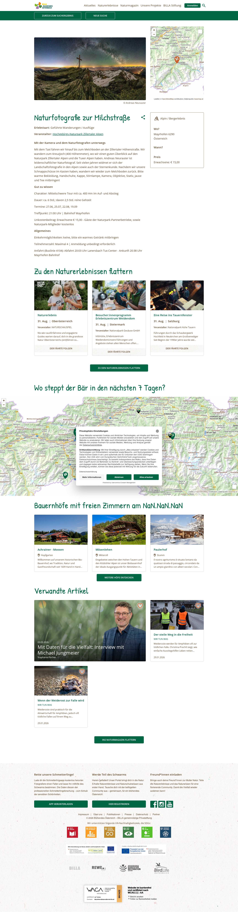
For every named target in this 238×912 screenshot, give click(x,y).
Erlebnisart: (42, 128)
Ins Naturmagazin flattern (119, 739)
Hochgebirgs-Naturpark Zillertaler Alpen (78, 134)
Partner (156, 814)
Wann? (158, 147)
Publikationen (113, 814)
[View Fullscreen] (200, 31)
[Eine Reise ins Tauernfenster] (177, 318)
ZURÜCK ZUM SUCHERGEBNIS (57, 15)
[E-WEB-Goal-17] (165, 832)
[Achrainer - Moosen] (61, 529)
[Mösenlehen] (119, 529)
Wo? (156, 129)
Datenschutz (142, 814)
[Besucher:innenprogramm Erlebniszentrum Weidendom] (119, 318)
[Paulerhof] (177, 529)
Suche (204, 5)
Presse (128, 814)
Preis (157, 157)
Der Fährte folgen (61, 348)
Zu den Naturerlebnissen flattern (119, 368)
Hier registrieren (119, 804)
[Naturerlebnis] (61, 318)
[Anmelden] (82, 286)
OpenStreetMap (168, 99)
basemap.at (198, 99)
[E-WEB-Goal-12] (109, 832)
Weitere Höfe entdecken (119, 577)
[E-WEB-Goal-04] (72, 832)
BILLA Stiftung (172, 5)
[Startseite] (43, 5)
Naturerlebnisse (108, 5)
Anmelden (192, 5)
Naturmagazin (129, 5)
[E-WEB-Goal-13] (128, 832)
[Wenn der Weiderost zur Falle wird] (61, 696)
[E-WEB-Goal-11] (91, 832)
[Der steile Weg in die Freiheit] (177, 630)
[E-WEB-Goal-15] (146, 832)
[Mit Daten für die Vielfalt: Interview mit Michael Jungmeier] (90, 630)
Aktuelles (90, 5)
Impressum (83, 814)
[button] (177, 59)
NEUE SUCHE (100, 15)
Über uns (97, 814)
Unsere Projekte (151, 5)
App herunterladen (61, 804)
